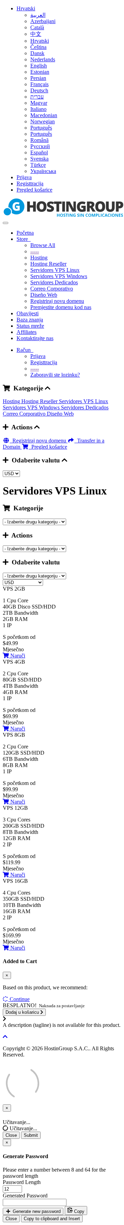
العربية (37, 15)
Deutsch (39, 90)
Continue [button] (20, 999)
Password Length (22, 1182)
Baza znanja (30, 320)
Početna (25, 233)
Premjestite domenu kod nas (60, 307)
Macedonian (43, 115)
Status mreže (30, 326)
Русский (40, 146)
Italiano (38, 109)
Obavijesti (28, 313)
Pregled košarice (34, 190)
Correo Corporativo (51, 289)
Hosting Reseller (48, 264)
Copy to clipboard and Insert (52, 1218)
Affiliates (27, 332)
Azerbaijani (42, 21)
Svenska (39, 159)
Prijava (24, 177)
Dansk (37, 53)
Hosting (39, 258)
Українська (43, 171)
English (38, 66)
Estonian (39, 72)
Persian (38, 78)
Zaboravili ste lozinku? (55, 375)
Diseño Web (43, 295)
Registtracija (30, 183)
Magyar (38, 103)
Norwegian (42, 121)
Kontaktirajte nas (35, 338)
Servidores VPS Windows (58, 276)
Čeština (38, 47)
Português (41, 128)
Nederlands (42, 59)
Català (37, 27)
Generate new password (36, 1211)
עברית (37, 97)
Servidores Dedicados (54, 282)
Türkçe (38, 165)
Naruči (17, 656)
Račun (25, 350)
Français (39, 84)
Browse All (42, 245)
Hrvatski (26, 8)
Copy (78, 1211)
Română (39, 140)
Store (24, 239)
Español (39, 152)
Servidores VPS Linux (55, 270)
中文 (35, 34)
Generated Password (25, 1195)
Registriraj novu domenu (57, 301)
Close (11, 1135)
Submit (31, 1135)
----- (34, 251)
